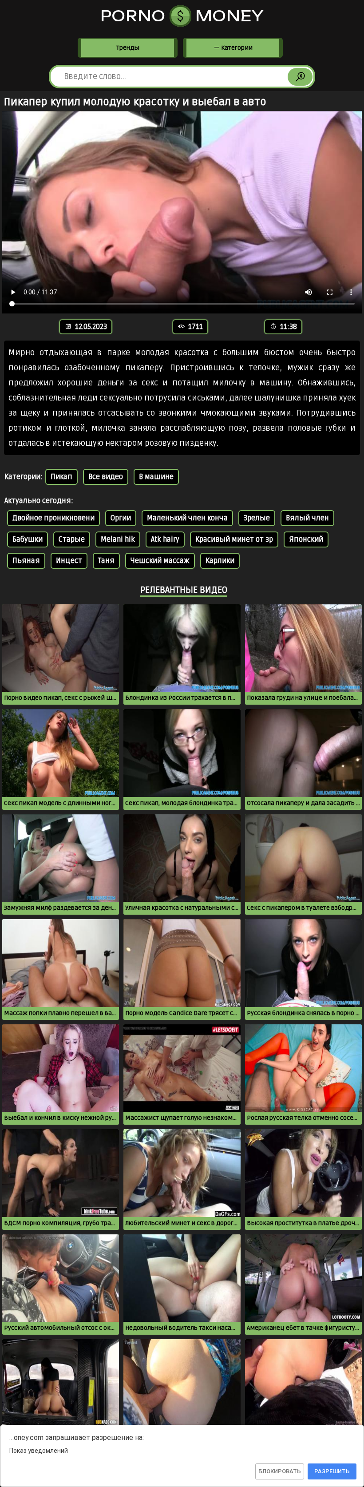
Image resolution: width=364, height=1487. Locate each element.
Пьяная (26, 560)
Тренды (127, 48)
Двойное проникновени (53, 518)
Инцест (69, 560)
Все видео (105, 476)
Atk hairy (165, 539)
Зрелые (257, 518)
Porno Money (182, 16)
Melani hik (118, 539)
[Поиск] (300, 77)
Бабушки (27, 539)
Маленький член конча (187, 518)
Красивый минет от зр (234, 539)
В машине (156, 476)
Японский (306, 539)
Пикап (61, 476)
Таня (106, 560)
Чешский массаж (160, 560)
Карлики (220, 560)
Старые (72, 539)
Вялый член (307, 518)
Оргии (121, 518)
